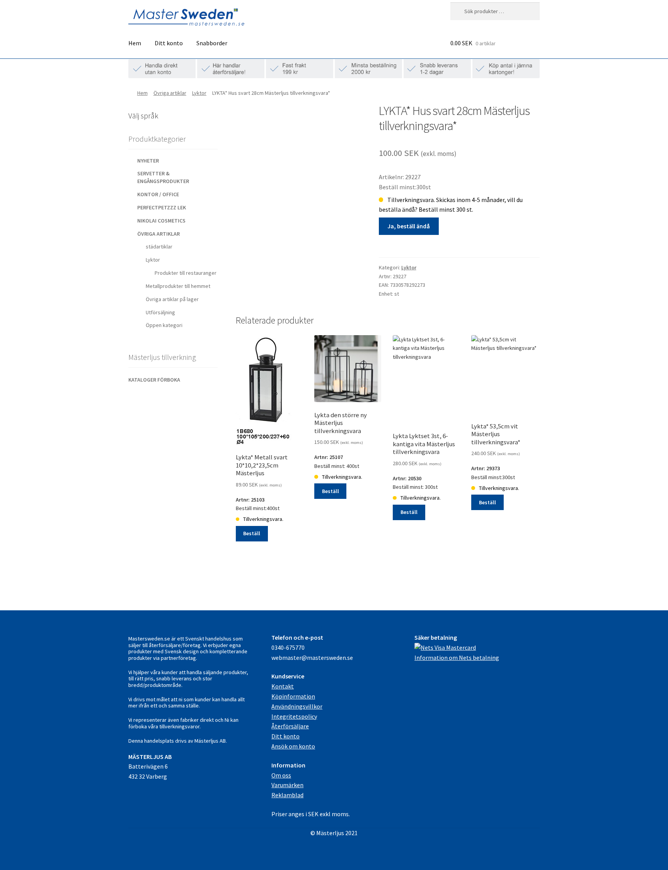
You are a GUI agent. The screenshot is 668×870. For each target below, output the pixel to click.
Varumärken (287, 785)
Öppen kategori (164, 325)
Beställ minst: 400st (340, 455)
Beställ (251, 533)
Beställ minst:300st (495, 467)
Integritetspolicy (294, 716)
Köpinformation (293, 696)
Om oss (281, 775)
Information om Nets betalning (456, 657)
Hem (134, 43)
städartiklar (159, 246)
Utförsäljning (160, 312)
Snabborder (211, 43)
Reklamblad (287, 795)
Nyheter (148, 160)
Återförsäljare (290, 726)
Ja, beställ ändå (408, 226)
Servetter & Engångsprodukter (163, 177)
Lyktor (199, 92)
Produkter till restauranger (185, 272)
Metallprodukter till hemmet (178, 286)
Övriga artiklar (169, 92)
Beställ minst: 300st (424, 476)
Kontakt (282, 686)
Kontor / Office (158, 194)
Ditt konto (169, 43)
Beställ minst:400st (262, 498)
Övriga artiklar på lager (172, 299)
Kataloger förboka (154, 379)
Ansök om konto (293, 746)
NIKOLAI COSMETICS (161, 220)
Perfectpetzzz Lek (161, 207)
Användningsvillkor (296, 706)
